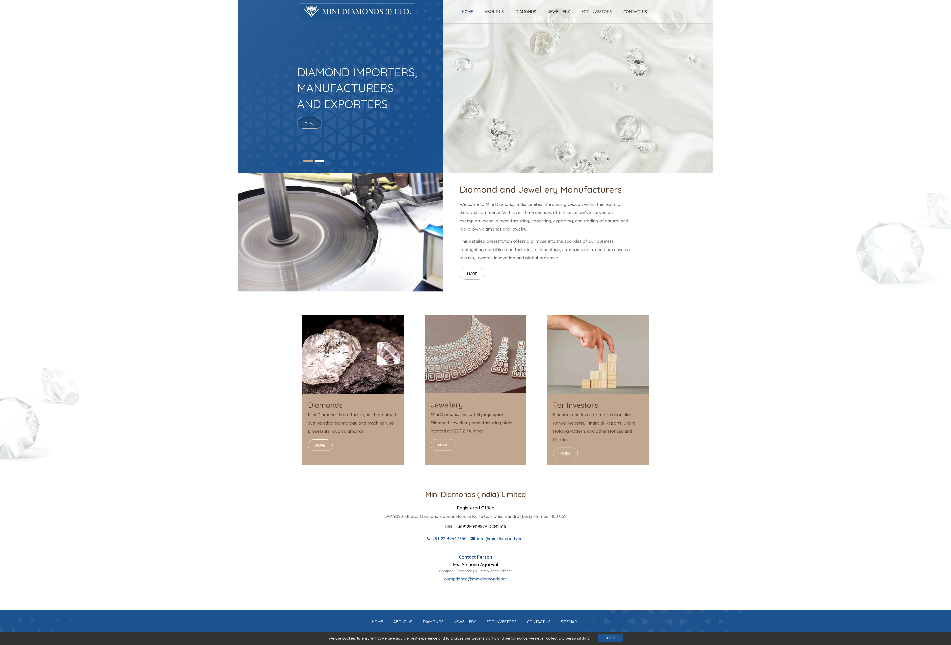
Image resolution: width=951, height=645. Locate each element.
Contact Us (635, 11)
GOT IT (610, 638)
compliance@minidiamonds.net (475, 578)
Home (467, 11)
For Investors (596, 11)
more (310, 123)
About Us (494, 11)
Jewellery (559, 11)
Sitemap (569, 621)
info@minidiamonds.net (500, 538)
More (472, 273)
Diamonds (525, 11)
